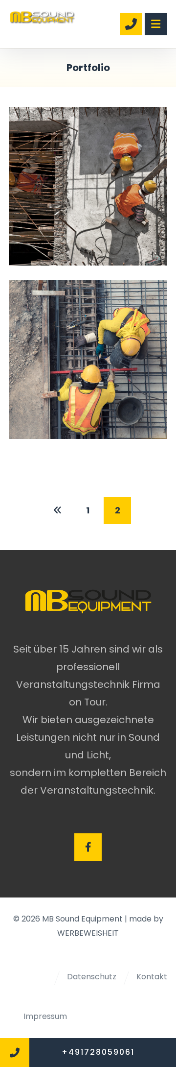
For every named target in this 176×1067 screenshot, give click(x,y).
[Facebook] (88, 847)
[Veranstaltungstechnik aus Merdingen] (42, 17)
